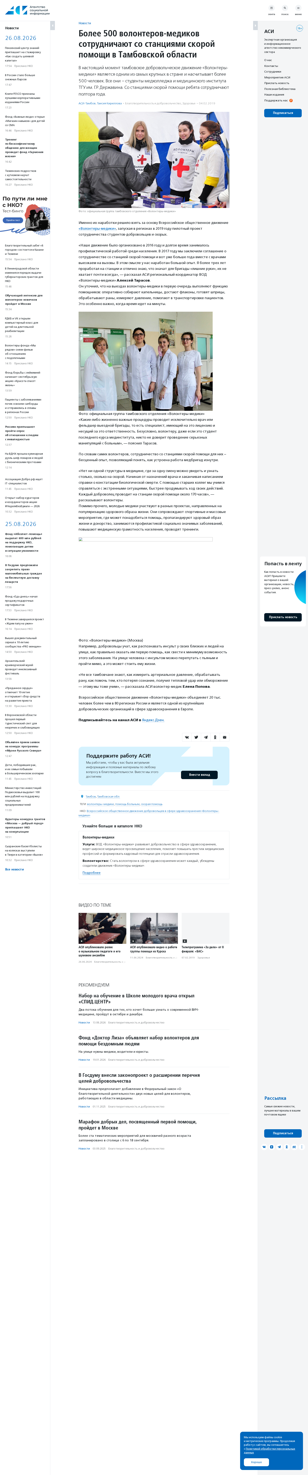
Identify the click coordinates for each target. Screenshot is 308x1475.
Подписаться (283, 113)
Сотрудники (272, 71)
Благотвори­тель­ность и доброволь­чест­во (153, 103)
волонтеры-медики (100, 804)
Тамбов (91, 796)
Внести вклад (199, 775)
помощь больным (127, 804)
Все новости (14, 869)
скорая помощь (151, 804)
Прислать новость (276, 83)
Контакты (271, 66)
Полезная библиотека (279, 89)
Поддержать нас (276, 100)
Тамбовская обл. (108, 796)
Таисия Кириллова (109, 103)
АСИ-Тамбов (87, 103)
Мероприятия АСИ (277, 77)
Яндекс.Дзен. (153, 720)
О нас (268, 60)
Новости (85, 23)
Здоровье (188, 103)
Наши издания (274, 94)
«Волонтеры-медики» (97, 228)
